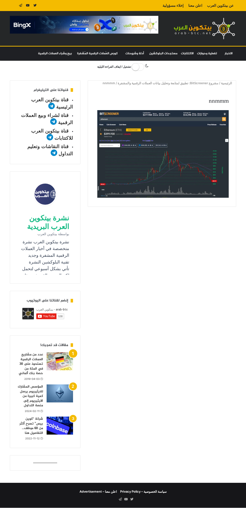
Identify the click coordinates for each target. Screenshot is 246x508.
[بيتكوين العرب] (204, 28)
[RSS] (13, 5)
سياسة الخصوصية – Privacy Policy (143, 491)
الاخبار (229, 53)
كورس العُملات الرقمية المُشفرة (97, 53)
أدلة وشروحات (134, 53)
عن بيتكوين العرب (220, 5)
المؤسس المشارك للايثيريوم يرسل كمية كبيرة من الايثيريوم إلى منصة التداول (30, 396)
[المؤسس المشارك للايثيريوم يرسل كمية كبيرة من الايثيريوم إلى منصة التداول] (60, 393)
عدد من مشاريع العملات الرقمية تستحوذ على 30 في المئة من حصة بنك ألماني (31, 364)
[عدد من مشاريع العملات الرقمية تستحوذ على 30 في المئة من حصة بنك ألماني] (60, 361)
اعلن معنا (195, 5)
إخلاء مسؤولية (173, 5)
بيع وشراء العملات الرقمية (55, 53)
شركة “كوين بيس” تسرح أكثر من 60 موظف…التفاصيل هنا (31, 426)
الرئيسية (227, 83)
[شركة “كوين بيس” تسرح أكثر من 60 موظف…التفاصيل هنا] (60, 426)
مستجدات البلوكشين (163, 53)
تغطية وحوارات (207, 53)
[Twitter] (35, 5)
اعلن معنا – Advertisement (98, 491)
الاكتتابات (187, 53)
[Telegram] (20, 5)
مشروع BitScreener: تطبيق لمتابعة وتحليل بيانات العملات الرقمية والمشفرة (168, 83)
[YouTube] (27, 5)
